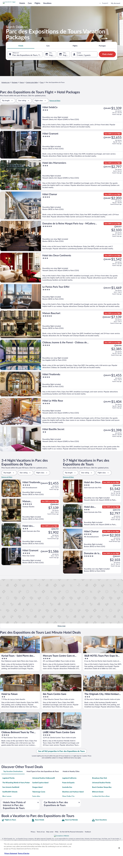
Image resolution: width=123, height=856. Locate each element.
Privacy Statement (10, 853)
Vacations (47, 3)
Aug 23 (52, 55)
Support (105, 3)
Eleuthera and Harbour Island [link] (73, 792)
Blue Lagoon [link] (6, 796)
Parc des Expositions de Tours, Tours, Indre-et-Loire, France (27, 55)
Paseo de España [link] (68, 783)
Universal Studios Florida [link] (101, 783)
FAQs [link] (56, 832)
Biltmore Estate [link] (97, 792)
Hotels (22, 3)
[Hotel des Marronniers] (82, 175)
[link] (16, 820)
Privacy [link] (33, 832)
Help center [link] (49, 832)
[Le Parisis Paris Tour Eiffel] (82, 296)
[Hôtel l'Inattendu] (82, 384)
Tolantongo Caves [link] (38, 792)
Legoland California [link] (69, 778)
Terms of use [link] (41, 832)
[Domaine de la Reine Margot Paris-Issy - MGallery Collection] (82, 236)
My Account (115, 3)
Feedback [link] (88, 832)
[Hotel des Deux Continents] (82, 268)
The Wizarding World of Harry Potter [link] (16, 783)
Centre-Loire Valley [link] (32, 82)
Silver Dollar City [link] (68, 796)
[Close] (119, 848)
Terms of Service (23, 853)
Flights (37, 3)
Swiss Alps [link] (36, 796)
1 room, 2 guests (84, 55)
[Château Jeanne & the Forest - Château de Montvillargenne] (82, 355)
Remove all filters (54, 100)
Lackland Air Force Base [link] (101, 796)
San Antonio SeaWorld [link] (10, 787)
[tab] (20, 46)
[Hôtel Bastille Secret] (82, 438)
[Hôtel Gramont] (82, 145)
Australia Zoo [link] (67, 787)
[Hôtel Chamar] (82, 205)
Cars (30, 3)
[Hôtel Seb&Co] (82, 116)
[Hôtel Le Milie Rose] (82, 411)
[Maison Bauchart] (82, 324)
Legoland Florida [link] (8, 778)
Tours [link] (42, 82)
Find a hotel (107, 54)
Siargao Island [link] (37, 787)
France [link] (22, 82)
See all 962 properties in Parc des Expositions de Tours (61, 751)
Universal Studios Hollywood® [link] (43, 778)
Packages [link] (15, 82)
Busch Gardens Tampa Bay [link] (101, 787)
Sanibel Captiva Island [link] (40, 783)
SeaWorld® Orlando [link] (9, 792)
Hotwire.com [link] (5, 82)
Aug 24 (66, 55)
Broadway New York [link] (99, 778)
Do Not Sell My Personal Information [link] (71, 832)
